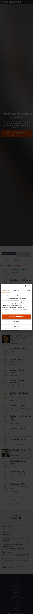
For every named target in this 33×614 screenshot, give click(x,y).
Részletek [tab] (16, 290)
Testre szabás (15, 321)
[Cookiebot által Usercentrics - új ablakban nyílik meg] (24, 286)
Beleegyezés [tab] (5, 290)
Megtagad (16, 326)
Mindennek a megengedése (16, 316)
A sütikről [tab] (27, 290)
